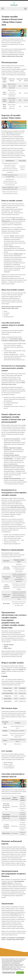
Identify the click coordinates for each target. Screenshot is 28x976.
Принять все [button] (20, 972)
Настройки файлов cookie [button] (9, 972)
